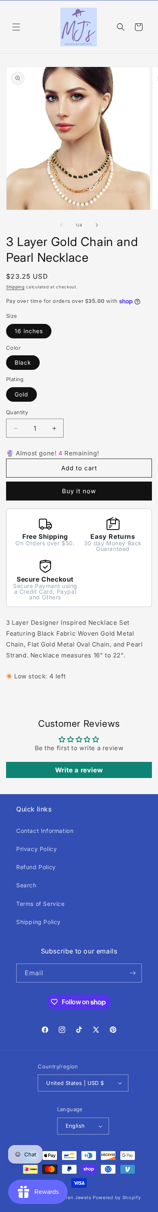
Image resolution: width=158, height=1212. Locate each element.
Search (26, 885)
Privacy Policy (36, 848)
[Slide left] (61, 225)
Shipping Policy (38, 921)
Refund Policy (36, 867)
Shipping (15, 286)
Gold (21, 394)
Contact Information (44, 830)
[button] (16, 27)
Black (23, 362)
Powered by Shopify (117, 1197)
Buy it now (79, 491)
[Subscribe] (132, 973)
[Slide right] (97, 225)
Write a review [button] (79, 770)
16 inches (29, 331)
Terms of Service (40, 903)
